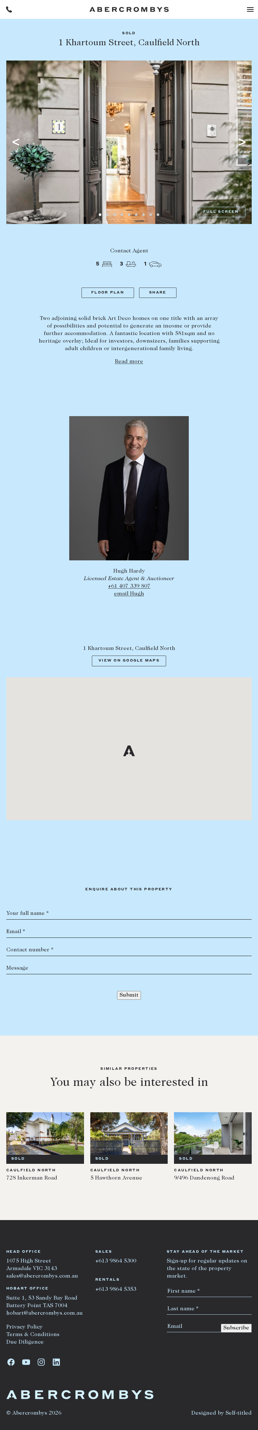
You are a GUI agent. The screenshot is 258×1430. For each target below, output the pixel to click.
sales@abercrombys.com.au (42, 1276)
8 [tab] (150, 214)
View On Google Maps (129, 661)
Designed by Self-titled (221, 1413)
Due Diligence (25, 1342)
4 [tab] (122, 214)
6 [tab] (136, 214)
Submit (129, 995)
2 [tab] (107, 214)
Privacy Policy (24, 1327)
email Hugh (129, 594)
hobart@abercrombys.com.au (44, 1313)
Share (157, 292)
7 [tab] (143, 214)
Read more (129, 362)
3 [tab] (114, 214)
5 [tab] (129, 214)
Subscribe (236, 1328)
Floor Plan (107, 292)
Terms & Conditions (32, 1335)
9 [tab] (158, 214)
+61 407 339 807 (129, 586)
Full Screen (221, 212)
